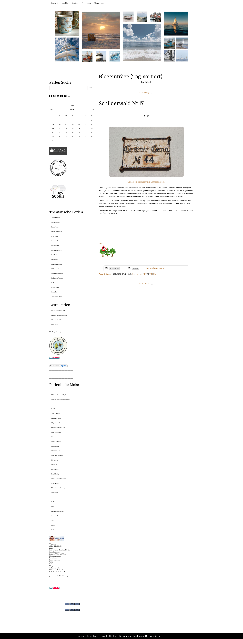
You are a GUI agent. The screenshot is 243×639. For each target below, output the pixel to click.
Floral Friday (55, 474)
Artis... (101, 243)
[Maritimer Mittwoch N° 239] (155, 16)
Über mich (54, 324)
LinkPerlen (54, 259)
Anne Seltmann (105, 274)
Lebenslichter (53, 558)
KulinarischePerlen (56, 250)
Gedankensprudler (54, 568)
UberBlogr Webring (55, 331)
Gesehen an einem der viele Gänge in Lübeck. (146, 182)
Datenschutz (99, 3)
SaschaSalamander (54, 552)
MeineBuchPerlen (56, 264)
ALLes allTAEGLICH (55, 546)
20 (73, 132)
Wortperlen (52, 544)
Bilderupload (55, 529)
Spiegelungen (55, 483)
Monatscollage (55, 450)
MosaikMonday (56, 441)
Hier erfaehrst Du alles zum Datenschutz (137, 636)
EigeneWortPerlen (56, 231)
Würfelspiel (54, 492)
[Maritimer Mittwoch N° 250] (67, 49)
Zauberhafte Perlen (57, 296)
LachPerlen (54, 255)
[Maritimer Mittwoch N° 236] (169, 43)
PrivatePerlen (55, 287)
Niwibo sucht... (55, 436)
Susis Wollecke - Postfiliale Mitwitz (59, 550)
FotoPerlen (54, 236)
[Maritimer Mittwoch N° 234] (182, 43)
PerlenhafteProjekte (57, 278)
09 (92, 124)
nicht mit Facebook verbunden (106, 268)
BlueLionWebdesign (62, 576)
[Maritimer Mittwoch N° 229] (182, 56)
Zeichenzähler (55, 516)
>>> (93, 109)
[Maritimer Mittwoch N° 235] (169, 56)
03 (53, 124)
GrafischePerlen (56, 241)
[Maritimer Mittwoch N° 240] (142, 16)
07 (79, 124)
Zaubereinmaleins (54, 560)
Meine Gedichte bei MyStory (59, 395)
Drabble (53, 409)
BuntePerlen (54, 227)
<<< (51, 109)
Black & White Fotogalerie (59, 315)
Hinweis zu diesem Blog (58, 310)
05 (66, 124)
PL (154, 274)
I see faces (54, 464)
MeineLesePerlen (56, 269)
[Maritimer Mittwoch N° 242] (128, 16)
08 (85, 124)
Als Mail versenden (155, 268)
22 (85, 132)
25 (59, 136)
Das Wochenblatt (56, 432)
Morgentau (52, 566)
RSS (145, 274)
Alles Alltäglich (55, 413)
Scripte (53, 502)
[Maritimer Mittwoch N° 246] (101, 56)
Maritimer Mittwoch (57, 455)
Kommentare (137, 274)
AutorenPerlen (55, 222)
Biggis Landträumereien (58, 423)
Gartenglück (55, 469)
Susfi (50, 564)
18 (59, 132)
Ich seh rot (54, 460)
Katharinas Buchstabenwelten (57, 572)
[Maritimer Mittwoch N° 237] (176, 23)
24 (53, 136)
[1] (149, 93)
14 (79, 128)
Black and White (56, 418)
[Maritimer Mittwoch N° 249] (101, 30)
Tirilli (51, 562)
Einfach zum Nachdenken (57, 570)
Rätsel (53, 525)
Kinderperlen (55, 245)
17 (53, 132)
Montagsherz (55, 446)
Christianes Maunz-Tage (58, 427)
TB (150, 274)
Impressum (86, 3)
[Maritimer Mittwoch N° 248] (87, 56)
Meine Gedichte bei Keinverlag (60, 399)
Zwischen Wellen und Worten (57, 554)
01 (85, 120)
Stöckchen (54, 292)
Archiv (65, 3)
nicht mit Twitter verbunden (129, 268)
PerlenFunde (55, 282)
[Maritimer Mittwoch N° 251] (67, 23)
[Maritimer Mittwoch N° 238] (142, 42)
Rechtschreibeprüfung (57, 511)
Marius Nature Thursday (58, 478)
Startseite (54, 3)
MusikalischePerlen (57, 273)
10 (53, 128)
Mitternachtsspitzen (55, 556)
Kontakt (75, 3)
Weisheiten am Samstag (58, 488)
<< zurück (143, 93)
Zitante (51, 548)
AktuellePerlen (55, 217)
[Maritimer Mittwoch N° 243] (114, 56)
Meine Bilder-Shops (57, 319)
